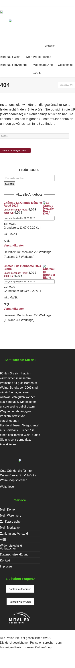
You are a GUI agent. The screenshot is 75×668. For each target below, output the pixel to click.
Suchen (9, 183)
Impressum (7, 566)
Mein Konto (7, 509)
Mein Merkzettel (10, 527)
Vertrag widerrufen (20, 601)
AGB (3, 539)
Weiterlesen (7, 486)
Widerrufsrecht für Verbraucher (11, 547)
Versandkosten (14, 245)
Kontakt (5, 560)
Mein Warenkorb (10, 515)
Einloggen (50, 46)
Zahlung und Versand (14, 533)
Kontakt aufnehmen (20, 588)
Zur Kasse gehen (11, 521)
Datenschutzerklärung (14, 554)
